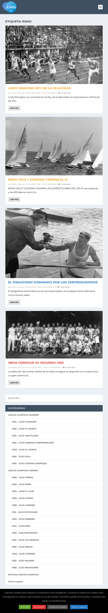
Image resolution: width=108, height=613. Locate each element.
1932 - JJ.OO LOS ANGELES (49, 367)
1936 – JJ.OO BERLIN (22, 547)
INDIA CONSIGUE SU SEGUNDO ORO (36, 362)
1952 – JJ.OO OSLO (21, 456)
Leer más (14, 108)
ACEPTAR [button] (25, 607)
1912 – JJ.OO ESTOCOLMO (25, 512)
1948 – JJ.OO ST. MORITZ (24, 449)
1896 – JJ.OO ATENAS (22, 477)
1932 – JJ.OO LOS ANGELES (25, 540)
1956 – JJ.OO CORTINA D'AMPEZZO (29, 463)
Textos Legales (15, 581)
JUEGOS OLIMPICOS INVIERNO (23, 415)
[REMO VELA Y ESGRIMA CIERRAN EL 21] (54, 146)
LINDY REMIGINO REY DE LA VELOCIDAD (39, 88)
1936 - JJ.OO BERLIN (46, 287)
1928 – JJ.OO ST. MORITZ (24, 428)
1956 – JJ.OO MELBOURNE (25, 567)
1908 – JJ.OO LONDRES (23, 505)
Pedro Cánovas (18, 93)
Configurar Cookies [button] (57, 607)
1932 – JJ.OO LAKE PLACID (25, 435)
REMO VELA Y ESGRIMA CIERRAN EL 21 (38, 179)
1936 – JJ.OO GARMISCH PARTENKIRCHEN (33, 442)
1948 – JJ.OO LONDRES (23, 553)
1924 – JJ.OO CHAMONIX (24, 422)
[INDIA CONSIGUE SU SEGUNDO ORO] (54, 335)
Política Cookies (79, 607)
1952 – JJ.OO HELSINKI (23, 560)
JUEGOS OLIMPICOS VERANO (23, 470)
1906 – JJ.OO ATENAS (22, 498)
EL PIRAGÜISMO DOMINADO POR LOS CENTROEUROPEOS (53, 282)
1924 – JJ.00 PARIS (21, 526)
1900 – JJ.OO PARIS (21, 484)
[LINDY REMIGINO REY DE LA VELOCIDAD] (54, 55)
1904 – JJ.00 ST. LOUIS (23, 491)
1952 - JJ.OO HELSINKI (46, 93)
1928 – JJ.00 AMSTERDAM (24, 533)
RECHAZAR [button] (39, 607)
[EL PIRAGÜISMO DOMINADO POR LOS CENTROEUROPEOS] (54, 243)
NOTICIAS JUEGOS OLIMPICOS (23, 574)
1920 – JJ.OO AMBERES (23, 519)
